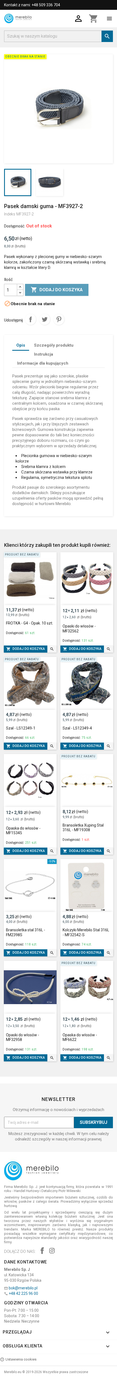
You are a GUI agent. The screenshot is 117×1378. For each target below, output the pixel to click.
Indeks (9, 214)
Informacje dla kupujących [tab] (42, 363)
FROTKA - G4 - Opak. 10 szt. (29, 623)
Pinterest (58, 319)
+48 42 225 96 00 (23, 1293)
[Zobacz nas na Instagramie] (52, 1251)
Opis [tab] (20, 345)
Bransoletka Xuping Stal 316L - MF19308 (83, 827)
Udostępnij (30, 319)
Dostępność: (14, 226)
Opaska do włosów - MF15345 (23, 830)
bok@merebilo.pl (23, 1288)
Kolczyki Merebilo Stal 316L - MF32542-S (86, 932)
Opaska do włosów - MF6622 (80, 1037)
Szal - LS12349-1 (20, 728)
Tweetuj (44, 319)
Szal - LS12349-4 (77, 728)
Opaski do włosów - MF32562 (79, 628)
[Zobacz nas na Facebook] (42, 1251)
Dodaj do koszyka (57, 289)
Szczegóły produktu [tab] (53, 345)
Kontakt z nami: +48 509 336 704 (32, 5)
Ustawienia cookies (20, 1359)
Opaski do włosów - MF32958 (22, 1037)
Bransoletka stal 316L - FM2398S (25, 932)
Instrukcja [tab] (43, 354)
